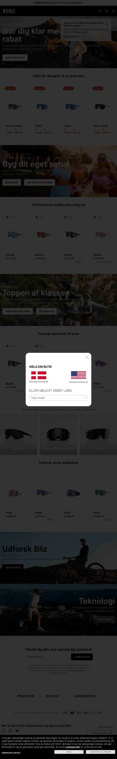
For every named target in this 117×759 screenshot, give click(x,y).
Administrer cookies (11, 752)
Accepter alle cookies (100, 752)
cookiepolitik (73, 747)
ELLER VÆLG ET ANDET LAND (50, 390)
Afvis (69, 752)
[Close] (87, 357)
